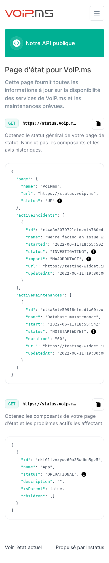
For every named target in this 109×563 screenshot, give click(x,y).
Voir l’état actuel (23, 547)
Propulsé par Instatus (80, 547)
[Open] (97, 13)
